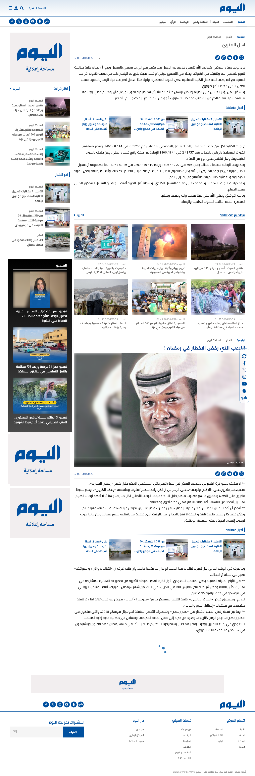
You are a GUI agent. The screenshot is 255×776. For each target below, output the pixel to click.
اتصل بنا (187, 741)
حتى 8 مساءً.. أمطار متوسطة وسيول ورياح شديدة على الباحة (94, 124)
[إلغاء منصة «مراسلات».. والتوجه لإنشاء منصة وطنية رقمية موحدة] (57, 156)
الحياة (216, 21)
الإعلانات (187, 746)
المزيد (80, 215)
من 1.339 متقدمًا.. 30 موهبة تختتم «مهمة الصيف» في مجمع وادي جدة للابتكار (150, 124)
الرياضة (184, 21)
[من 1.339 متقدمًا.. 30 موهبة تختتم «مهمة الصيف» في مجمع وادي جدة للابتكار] (57, 217)
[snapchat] (40, 21)
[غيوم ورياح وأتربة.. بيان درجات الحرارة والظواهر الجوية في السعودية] (159, 242)
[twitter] (19, 21)
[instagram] (26, 21)
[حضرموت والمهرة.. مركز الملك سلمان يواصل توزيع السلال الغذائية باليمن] (101, 242)
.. (99, 58)
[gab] (47, 21)
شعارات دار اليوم (183, 752)
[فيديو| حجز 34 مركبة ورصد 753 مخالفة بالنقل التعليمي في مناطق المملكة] (40, 345)
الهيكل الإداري (136, 735)
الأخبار (241, 21)
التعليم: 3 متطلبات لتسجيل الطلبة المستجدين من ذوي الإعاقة (206, 124)
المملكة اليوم (214, 37)
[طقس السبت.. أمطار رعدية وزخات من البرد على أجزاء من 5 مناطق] (218, 242)
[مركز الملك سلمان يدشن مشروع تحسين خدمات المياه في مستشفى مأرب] (218, 297)
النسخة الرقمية (37, 8)
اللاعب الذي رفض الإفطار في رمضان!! (204, 347)
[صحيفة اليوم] (229, 8)
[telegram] (229, 57)
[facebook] (12, 21)
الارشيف (187, 735)
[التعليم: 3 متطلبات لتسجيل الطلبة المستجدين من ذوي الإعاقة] (57, 193)
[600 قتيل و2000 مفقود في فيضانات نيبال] (57, 242)
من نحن (140, 729)
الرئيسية (241, 37)
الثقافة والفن (200, 21)
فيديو (162, 21)
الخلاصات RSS (184, 758)
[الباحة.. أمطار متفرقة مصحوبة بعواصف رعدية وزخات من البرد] (101, 297)
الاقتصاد (228, 21)
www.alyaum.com (183, 771)
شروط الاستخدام (136, 741)
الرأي (173, 21)
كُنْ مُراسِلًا (186, 729)
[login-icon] (16, 8)
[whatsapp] (223, 57)
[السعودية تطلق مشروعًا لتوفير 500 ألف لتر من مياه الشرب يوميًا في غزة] (159, 297)
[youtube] (33, 21)
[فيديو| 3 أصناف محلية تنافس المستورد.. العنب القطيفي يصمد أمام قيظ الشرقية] (40, 396)
